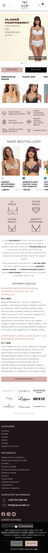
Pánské (4, 434)
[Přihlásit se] (10, 5)
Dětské (4, 443)
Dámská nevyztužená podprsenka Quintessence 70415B (8, 184)
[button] (21, 63)
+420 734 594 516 (17, 500)
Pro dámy (12, 70)
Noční (4, 440)
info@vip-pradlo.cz (18, 505)
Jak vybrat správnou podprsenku (15, 470)
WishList (5, 476)
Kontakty (5, 464)
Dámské (5, 431)
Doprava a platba (8, 467)
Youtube (14, 514)
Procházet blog (24, 379)
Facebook (3, 514)
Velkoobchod (6, 485)
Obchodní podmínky (10, 482)
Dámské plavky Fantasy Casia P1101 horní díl (30, 184)
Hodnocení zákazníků (10, 488)
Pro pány (36, 70)
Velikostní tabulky (8, 473)
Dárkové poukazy (10, 446)
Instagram (9, 514)
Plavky (4, 437)
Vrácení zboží (7, 479)
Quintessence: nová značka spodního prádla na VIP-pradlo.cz (19, 292)
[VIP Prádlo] (24, 5)
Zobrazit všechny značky (24, 413)
